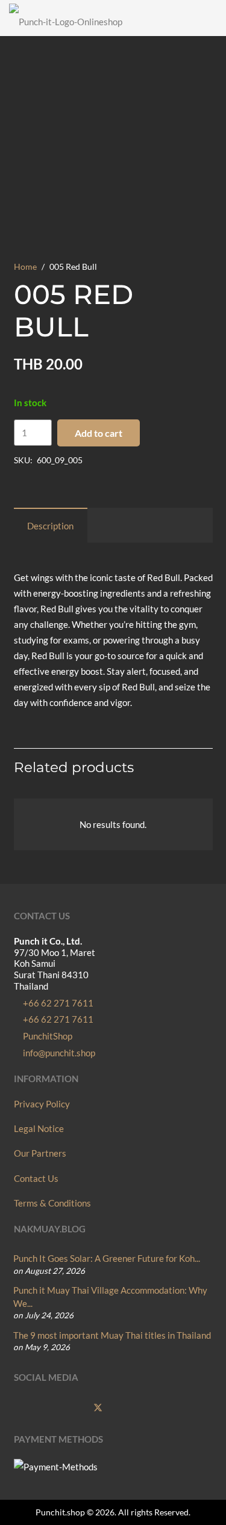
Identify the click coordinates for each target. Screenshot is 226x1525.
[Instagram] (49, 1408)
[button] (148, 18)
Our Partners (40, 1153)
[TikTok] (122, 1408)
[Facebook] (25, 1408)
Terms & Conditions (52, 1203)
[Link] (189, 18)
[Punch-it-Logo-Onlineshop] (65, 18)
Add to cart (98, 433)
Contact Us (36, 1178)
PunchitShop (46, 1035)
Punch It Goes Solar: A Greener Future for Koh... (106, 1258)
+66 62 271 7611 (57, 1002)
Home (25, 267)
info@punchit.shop (58, 1052)
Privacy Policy (42, 1103)
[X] (98, 1408)
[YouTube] (74, 1408)
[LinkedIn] (147, 1408)
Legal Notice (39, 1128)
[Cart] (211, 18)
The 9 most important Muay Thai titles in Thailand (112, 1335)
